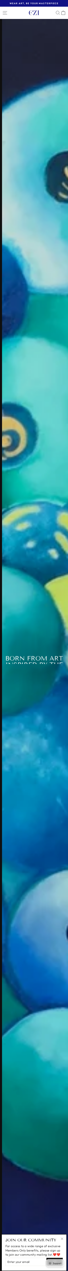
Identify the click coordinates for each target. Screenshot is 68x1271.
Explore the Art (33, 669)
